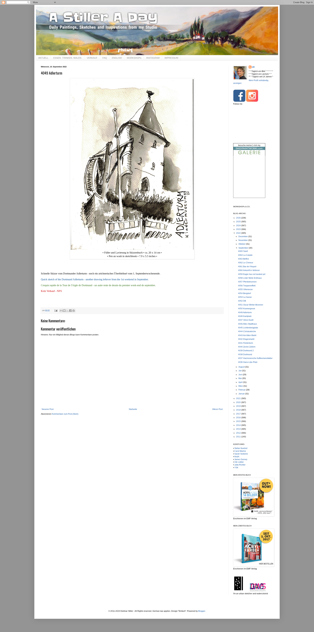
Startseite (133, 409)
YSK (236, 467)
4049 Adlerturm (245, 312)
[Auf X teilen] (67, 310)
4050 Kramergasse (246, 308)
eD (253, 67)
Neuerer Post (47, 409)
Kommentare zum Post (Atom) (65, 414)
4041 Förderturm (245, 343)
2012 (238, 433)
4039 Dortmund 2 (246, 350)
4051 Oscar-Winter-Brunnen (250, 305)
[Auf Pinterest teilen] (73, 310)
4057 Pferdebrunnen (247, 282)
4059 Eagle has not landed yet (251, 274)
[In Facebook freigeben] (70, 310)
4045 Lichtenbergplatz (248, 328)
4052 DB (242, 301)
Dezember (243, 236)
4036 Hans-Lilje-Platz (247, 362)
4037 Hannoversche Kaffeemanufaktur (255, 358)
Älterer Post (217, 409)
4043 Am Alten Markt (247, 335)
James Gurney (240, 459)
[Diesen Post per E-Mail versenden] (61, 310)
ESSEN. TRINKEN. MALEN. (67, 58)
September (243, 248)
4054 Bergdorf (244, 293)
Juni (240, 374)
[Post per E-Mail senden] (56, 310)
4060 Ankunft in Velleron (249, 270)
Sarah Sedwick (241, 454)
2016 (238, 417)
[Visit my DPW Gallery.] (249, 155)
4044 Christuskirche (247, 331)
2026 (238, 218)
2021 (238, 398)
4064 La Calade (245, 255)
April (240, 382)
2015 (238, 421)
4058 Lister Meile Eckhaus (250, 278)
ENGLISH (117, 58)
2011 (238, 437)
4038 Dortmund (245, 354)
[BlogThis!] (64, 310)
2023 (238, 229)
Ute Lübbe (239, 462)
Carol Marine (240, 451)
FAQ (104, 58)
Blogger (201, 611)
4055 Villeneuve (245, 289)
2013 (238, 429)
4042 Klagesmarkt (246, 339)
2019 (238, 406)
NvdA (236, 456)
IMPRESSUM (171, 58)
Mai (240, 378)
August (241, 367)
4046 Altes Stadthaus (247, 324)
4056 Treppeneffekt (246, 286)
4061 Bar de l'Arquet (247, 266)
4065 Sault (243, 251)
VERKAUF (92, 58)
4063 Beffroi (243, 259)
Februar (242, 390)
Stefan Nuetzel (240, 448)
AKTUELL (43, 58)
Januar (241, 394)
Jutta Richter (239, 465)
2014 (238, 425)
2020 (238, 402)
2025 (238, 221)
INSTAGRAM (153, 58)
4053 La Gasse (245, 297)
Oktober (242, 244)
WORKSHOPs (134, 58)
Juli (240, 371)
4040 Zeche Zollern (246, 347)
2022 (238, 233)
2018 (238, 410)
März (240, 386)
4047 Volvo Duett (245, 320)
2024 (238, 225)
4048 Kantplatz (245, 316)
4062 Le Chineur (245, 262)
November (243, 240)
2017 (238, 414)
